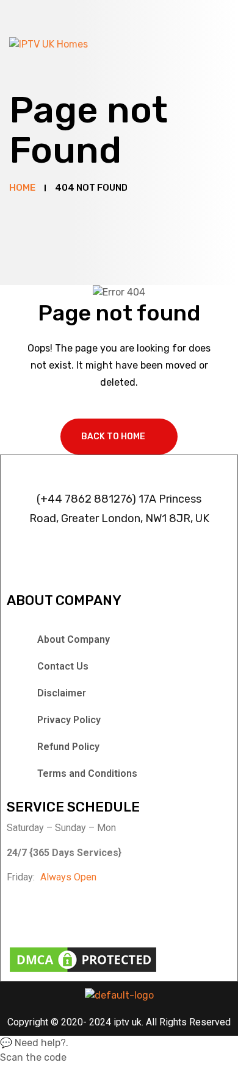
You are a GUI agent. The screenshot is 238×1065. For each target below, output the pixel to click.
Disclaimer (61, 693)
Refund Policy (68, 746)
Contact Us (62, 666)
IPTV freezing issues (113, 543)
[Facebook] (22, 912)
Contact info (119, 469)
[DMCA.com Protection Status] (83, 958)
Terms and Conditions (87, 773)
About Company (73, 639)
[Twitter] (78, 912)
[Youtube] (136, 912)
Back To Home (113, 436)
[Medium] (193, 912)
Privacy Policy (69, 720)
